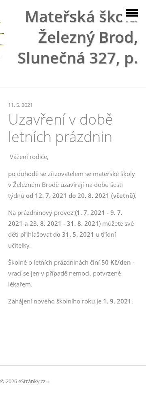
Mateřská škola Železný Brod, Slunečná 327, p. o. (77, 47)
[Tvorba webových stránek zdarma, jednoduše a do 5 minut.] (48, 382)
